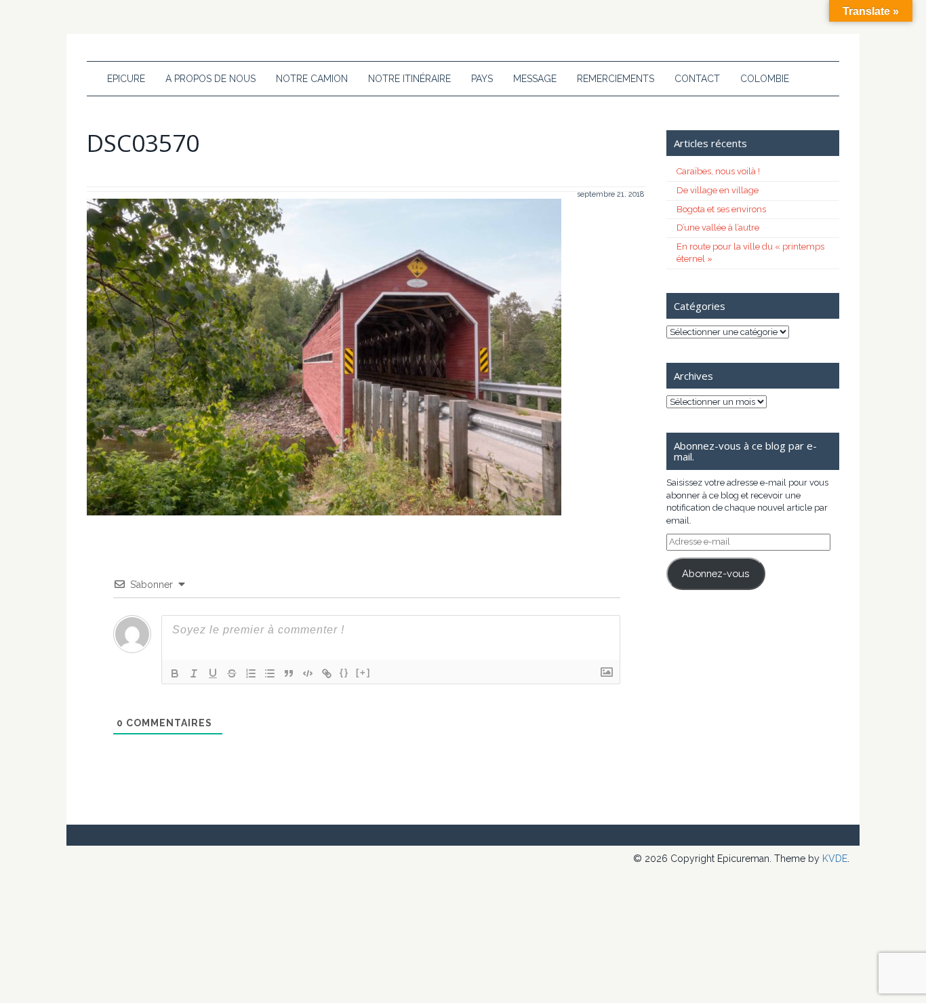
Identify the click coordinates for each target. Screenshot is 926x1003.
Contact (697, 78)
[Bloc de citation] (288, 673)
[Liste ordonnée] (250, 673)
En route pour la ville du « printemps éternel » (750, 252)
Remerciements (615, 78)
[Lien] (326, 673)
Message (535, 78)
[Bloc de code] (307, 673)
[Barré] (231, 673)
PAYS (482, 78)
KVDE (834, 858)
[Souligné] (212, 673)
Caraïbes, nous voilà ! (718, 171)
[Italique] (193, 673)
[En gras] (174, 673)
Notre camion (312, 78)
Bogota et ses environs (721, 209)
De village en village (718, 190)
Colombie (764, 78)
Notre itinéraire (409, 78)
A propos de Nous (210, 78)
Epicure (126, 78)
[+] (363, 672)
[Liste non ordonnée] (269, 673)
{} (344, 672)
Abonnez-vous (715, 573)
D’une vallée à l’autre (718, 227)
